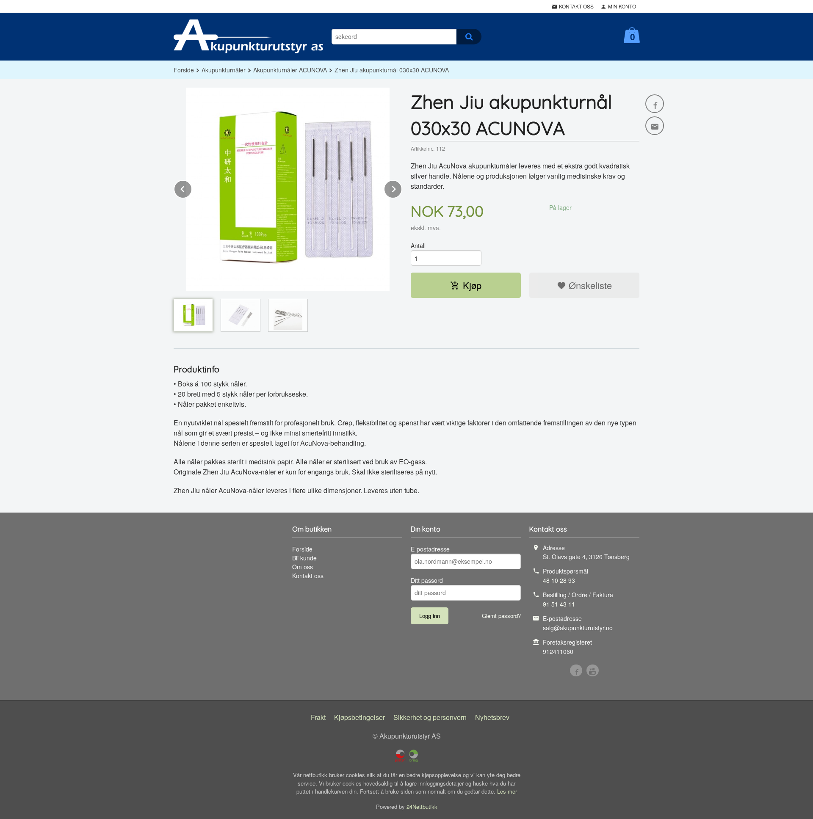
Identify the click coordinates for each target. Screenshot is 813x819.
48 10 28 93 (559, 580)
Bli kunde (304, 558)
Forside (184, 70)
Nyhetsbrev (492, 717)
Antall (418, 245)
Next (401, 187)
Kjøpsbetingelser (359, 717)
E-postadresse (430, 549)
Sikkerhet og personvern (430, 717)
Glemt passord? (501, 616)
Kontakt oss (308, 575)
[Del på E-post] (654, 125)
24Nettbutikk (421, 806)
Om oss (302, 567)
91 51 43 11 (559, 604)
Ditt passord (427, 580)
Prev (191, 187)
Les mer (507, 791)
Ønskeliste (589, 285)
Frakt (318, 717)
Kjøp (472, 285)
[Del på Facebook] (654, 103)
